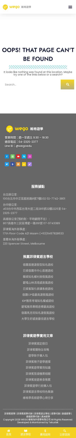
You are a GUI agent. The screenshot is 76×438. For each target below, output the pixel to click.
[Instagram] (30, 156)
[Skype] (24, 156)
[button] (70, 7)
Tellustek (53, 422)
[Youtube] (18, 156)
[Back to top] (68, 421)
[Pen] (30, 164)
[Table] (18, 164)
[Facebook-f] (7, 156)
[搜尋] (67, 84)
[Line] (13, 156)
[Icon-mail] (24, 164)
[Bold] (13, 164)
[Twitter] (7, 164)
